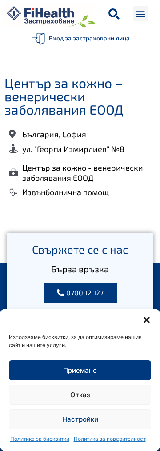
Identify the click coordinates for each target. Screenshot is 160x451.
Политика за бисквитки (39, 438)
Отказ (80, 395)
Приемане (80, 370)
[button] (146, 319)
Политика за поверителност (110, 438)
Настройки (80, 419)
